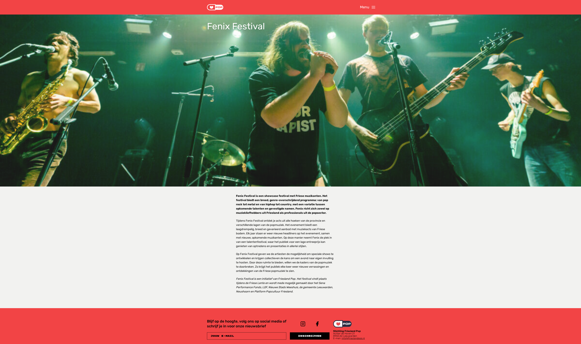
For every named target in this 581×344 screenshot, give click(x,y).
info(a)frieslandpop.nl (353, 338)
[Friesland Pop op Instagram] (303, 323)
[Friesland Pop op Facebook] (317, 323)
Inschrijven (309, 335)
